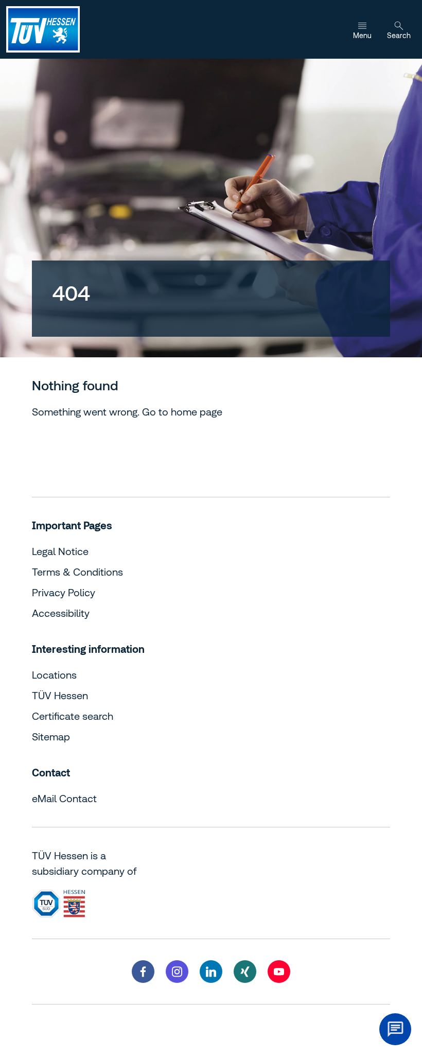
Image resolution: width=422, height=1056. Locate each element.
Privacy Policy (63, 592)
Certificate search (72, 716)
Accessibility (61, 613)
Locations (54, 675)
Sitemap (51, 736)
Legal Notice (60, 551)
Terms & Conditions (77, 572)
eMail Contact (64, 798)
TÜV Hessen (60, 695)
